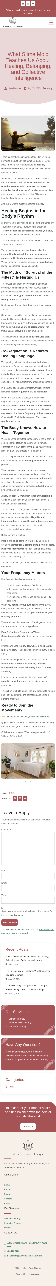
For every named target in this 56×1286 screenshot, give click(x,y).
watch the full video (39, 717)
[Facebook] (23, 3)
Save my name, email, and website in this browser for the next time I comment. (26, 913)
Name (5, 870)
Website (5, 895)
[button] (25, 781)
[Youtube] (33, 3)
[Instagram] (28, 3)
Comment (6, 829)
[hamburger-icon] (51, 22)
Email (4, 883)
